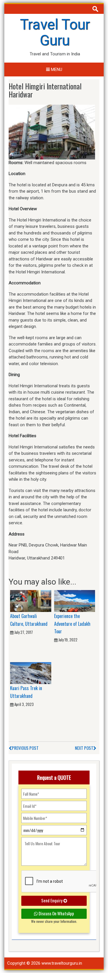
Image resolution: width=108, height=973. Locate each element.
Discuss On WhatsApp (56, 913)
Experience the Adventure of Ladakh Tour (72, 624)
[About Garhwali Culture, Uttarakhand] (30, 600)
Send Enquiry (52, 900)
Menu (56, 69)
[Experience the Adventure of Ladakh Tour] (74, 600)
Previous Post (25, 748)
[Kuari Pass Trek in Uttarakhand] (30, 672)
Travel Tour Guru (55, 32)
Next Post (84, 748)
